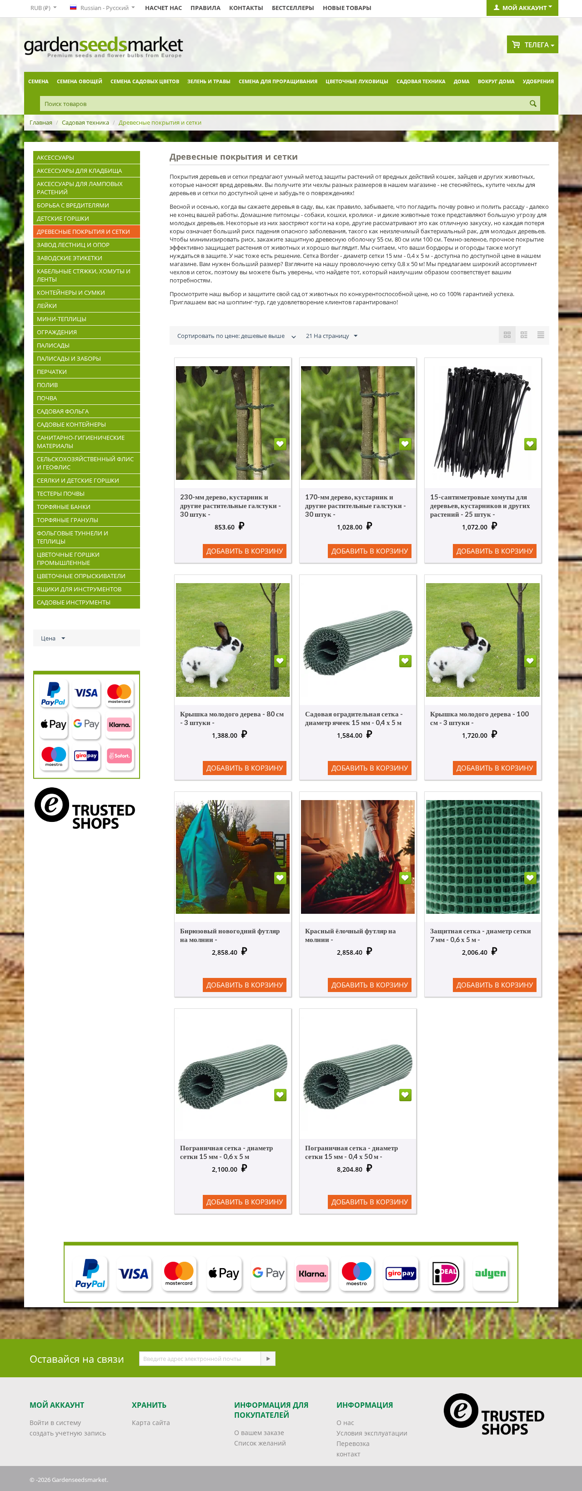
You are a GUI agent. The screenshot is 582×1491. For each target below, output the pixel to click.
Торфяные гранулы (67, 520)
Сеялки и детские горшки (78, 480)
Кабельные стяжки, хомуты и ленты (83, 275)
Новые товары (347, 8)
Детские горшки (63, 218)
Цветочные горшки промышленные (68, 558)
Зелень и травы (209, 81)
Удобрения (538, 81)
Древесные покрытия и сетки (83, 231)
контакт (348, 1454)
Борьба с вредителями (73, 205)
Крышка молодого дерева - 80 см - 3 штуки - (232, 718)
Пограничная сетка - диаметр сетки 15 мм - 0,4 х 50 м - (351, 1151)
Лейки (47, 306)
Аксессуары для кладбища (79, 170)
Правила (206, 8)
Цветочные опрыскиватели (81, 576)
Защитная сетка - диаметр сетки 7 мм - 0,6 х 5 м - (480, 935)
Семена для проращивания (278, 81)
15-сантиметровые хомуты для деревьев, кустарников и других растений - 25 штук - (480, 505)
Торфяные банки (63, 507)
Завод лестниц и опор (73, 245)
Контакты (246, 8)
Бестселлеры (293, 8)
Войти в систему (55, 1422)
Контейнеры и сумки (71, 292)
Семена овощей (79, 81)
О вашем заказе (259, 1432)
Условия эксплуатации (371, 1433)
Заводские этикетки (69, 258)
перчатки (52, 372)
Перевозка (353, 1443)
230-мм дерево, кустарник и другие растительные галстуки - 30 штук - (230, 505)
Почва (47, 398)
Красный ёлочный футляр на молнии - (350, 935)
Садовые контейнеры (71, 424)
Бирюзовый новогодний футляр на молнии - (230, 935)
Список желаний (260, 1443)
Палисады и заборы (69, 358)
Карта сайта (151, 1422)
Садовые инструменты (73, 602)
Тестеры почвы (61, 493)
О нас (345, 1422)
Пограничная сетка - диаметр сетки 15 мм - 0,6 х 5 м (226, 1151)
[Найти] (533, 104)
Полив (47, 385)
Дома (462, 81)
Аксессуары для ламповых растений (80, 188)
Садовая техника (421, 81)
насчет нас (163, 8)
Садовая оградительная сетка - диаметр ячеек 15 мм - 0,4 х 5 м (354, 718)
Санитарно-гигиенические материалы (81, 441)
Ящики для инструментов (79, 589)
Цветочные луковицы (357, 81)
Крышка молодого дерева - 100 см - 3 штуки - (479, 718)
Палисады (53, 345)
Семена (38, 81)
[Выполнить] (268, 1358)
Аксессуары (55, 157)
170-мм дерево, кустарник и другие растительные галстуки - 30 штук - (355, 505)
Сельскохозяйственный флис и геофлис (85, 463)
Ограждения (57, 332)
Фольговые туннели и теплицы (72, 537)
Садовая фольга (63, 411)
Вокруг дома (496, 81)
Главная (41, 122)
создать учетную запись (68, 1433)
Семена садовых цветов (144, 81)
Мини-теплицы (61, 319)
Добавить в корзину (244, 550)
